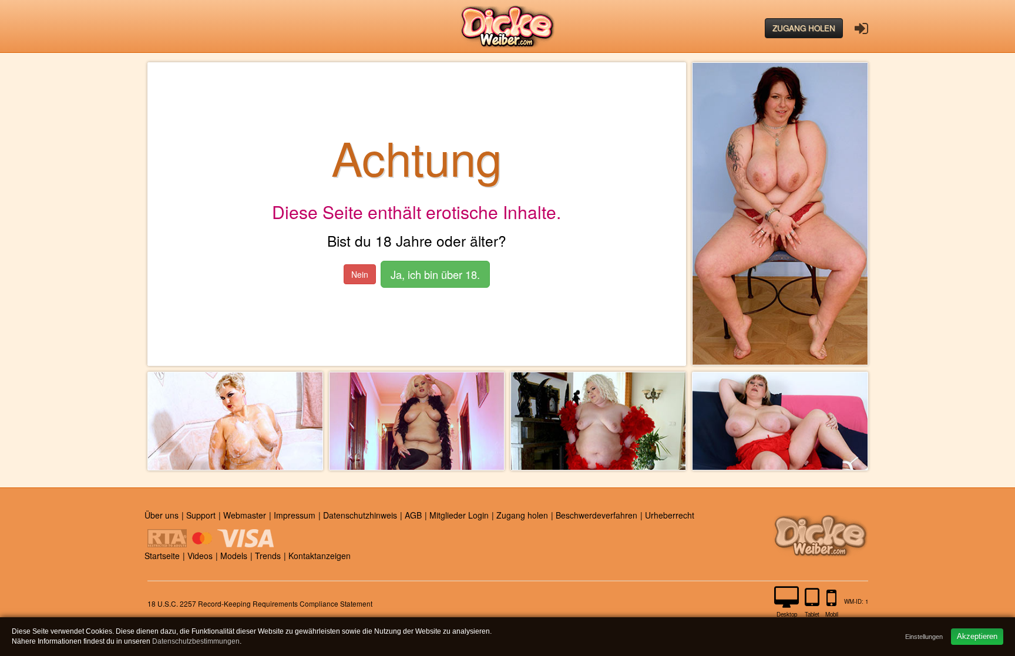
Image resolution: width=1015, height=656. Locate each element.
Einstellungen (924, 636)
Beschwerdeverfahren (596, 515)
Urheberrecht (669, 515)
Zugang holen (803, 27)
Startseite (162, 555)
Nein (359, 274)
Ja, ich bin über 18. (435, 274)
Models (233, 555)
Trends (268, 555)
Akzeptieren (977, 636)
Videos (200, 555)
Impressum (294, 515)
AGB (413, 515)
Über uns (161, 515)
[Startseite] (507, 26)
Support (201, 515)
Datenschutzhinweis (360, 515)
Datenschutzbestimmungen (196, 641)
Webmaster (244, 515)
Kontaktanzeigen (319, 555)
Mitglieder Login (459, 515)
